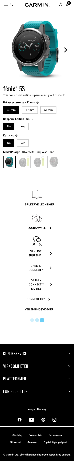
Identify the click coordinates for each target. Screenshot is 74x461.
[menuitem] (12, 5)
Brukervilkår (35, 435)
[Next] (65, 50)
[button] (21, 102)
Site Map (17, 435)
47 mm (30, 109)
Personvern (55, 435)
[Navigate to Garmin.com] (37, 5)
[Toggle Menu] (2, 4)
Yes (23, 126)
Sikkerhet (15, 442)
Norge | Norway (37, 409)
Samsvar (32, 442)
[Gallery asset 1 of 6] (37, 50)
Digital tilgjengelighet (55, 442)
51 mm (48, 109)
